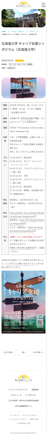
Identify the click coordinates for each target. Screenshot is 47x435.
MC (19, 64)
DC (15, 64)
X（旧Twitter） (22, 423)
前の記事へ (9, 352)
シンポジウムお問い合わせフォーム (21, 263)
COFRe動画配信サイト (23, 406)
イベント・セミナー (17, 32)
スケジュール (16, 395)
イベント (32, 32)
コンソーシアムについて (18, 389)
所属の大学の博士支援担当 (22, 247)
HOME (4, 32)
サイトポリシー (15, 415)
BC (11, 64)
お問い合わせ (34, 419)
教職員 (29, 64)
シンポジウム (31, 395)
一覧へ (23, 352)
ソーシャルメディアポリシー (18, 419)
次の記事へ (37, 352)
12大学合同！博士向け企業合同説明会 (23, 400)
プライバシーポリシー (29, 415)
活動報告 (35, 389)
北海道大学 (11, 68)
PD (24, 64)
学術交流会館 (27, 118)
